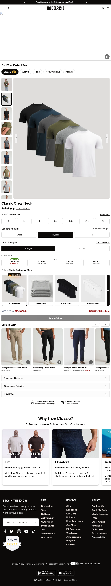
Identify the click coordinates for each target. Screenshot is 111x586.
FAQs (94, 517)
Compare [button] (101, 228)
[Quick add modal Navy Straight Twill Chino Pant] (91, 362)
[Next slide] (86, 2)
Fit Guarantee (73, 529)
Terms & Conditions (35, 564)
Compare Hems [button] (103, 242)
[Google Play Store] (46, 573)
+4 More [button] (28, 270)
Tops (43, 510)
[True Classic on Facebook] (5, 531)
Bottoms (45, 513)
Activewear (47, 517)
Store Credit (98, 521)
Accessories (48, 533)
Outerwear (47, 521)
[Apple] (66, 573)
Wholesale (72, 532)
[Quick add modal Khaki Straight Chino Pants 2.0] (28, 362)
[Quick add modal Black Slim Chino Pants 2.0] (59, 362)
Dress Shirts (47, 525)
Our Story (71, 525)
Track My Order (100, 510)
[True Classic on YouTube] (26, 531)
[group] (9, 72)
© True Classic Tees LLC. (44, 580)
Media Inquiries (100, 513)
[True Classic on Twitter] (12, 531)
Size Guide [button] (105, 215)
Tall (43, 529)
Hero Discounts (74, 521)
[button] (108, 8)
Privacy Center (100, 533)
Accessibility (98, 537)
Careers (70, 544)
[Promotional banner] (55, 36)
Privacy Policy (17, 564)
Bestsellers (47, 506)
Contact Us (98, 506)
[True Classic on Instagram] (19, 531)
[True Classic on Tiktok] (34, 531)
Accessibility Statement (57, 564)
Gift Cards (46, 537)
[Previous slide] (25, 2)
